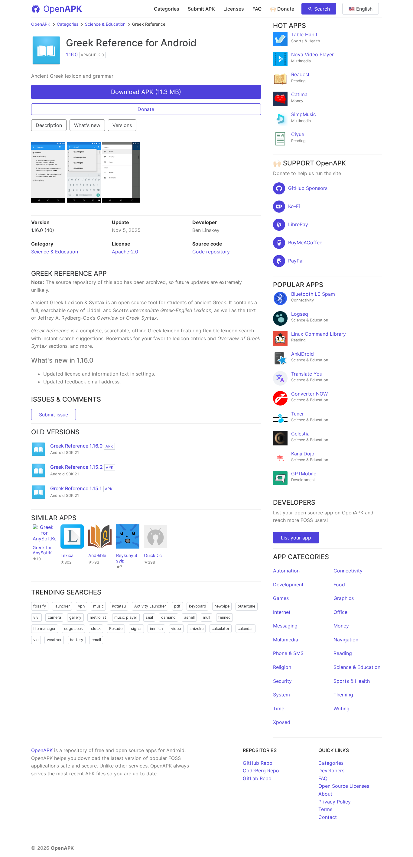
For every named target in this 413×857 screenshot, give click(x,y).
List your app (296, 538)
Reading (342, 653)
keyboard (197, 606)
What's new (87, 125)
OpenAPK (40, 24)
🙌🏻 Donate (282, 9)
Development (288, 585)
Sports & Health (351, 681)
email (96, 639)
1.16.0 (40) (42, 230)
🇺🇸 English (360, 9)
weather (54, 639)
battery (76, 639)
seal (149, 617)
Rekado (116, 628)
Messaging (285, 626)
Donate (146, 109)
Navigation (345, 640)
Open (62, 9)
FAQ (257, 9)
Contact (327, 817)
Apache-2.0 (125, 252)
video (176, 628)
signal (136, 628)
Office (340, 612)
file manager (44, 628)
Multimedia (285, 640)
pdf (177, 606)
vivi (36, 617)
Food (339, 585)
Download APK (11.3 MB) (146, 92)
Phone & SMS (288, 653)
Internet (282, 612)
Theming (343, 695)
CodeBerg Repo (261, 770)
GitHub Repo (257, 763)
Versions (122, 125)
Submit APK (201, 9)
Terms (325, 809)
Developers (331, 770)
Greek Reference (104, 43)
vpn (81, 606)
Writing (341, 708)
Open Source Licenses (343, 786)
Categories (166, 9)
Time (278, 708)
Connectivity (348, 571)
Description (49, 125)
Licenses (233, 9)
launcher (62, 606)
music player (125, 617)
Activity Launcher (150, 606)
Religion (282, 667)
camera (54, 617)
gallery (75, 617)
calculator (220, 628)
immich (156, 628)
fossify (39, 606)
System (281, 695)
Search (322, 9)
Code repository (211, 252)
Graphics (343, 598)
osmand (168, 617)
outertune (246, 606)
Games (281, 598)
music (98, 606)
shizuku (196, 628)
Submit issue (53, 415)
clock (96, 628)
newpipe (221, 606)
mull (206, 617)
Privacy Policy (334, 802)
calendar (245, 628)
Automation (286, 571)
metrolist (98, 617)
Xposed (281, 722)
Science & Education (105, 24)
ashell (189, 617)
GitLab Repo (257, 778)
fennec (224, 617)
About (325, 794)
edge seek (73, 628)
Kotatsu (119, 606)
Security (282, 681)
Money (341, 626)
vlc (35, 639)
